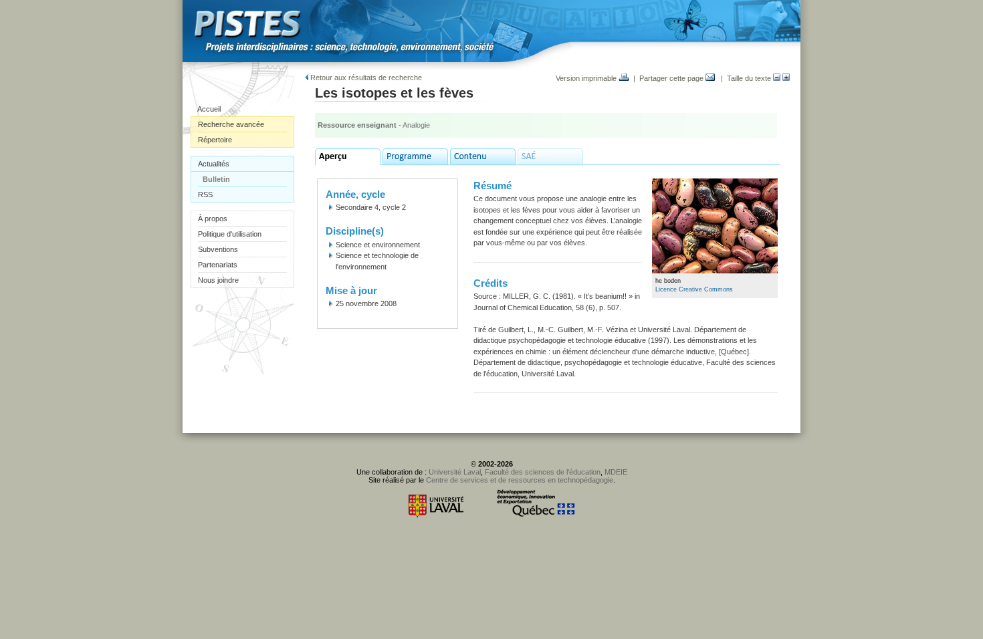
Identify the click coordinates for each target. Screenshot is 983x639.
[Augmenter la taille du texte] (786, 78)
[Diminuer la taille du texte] (776, 78)
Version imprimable (587, 78)
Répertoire (215, 140)
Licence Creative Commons (694, 289)
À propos (212, 219)
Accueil (209, 109)
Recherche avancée (231, 124)
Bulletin (216, 179)
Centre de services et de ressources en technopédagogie (519, 480)
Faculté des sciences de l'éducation (542, 472)
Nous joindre (218, 280)
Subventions (218, 249)
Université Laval (455, 472)
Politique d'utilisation (229, 234)
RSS (205, 194)
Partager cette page (672, 78)
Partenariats (217, 265)
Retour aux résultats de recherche (365, 78)
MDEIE (616, 472)
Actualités (213, 164)
